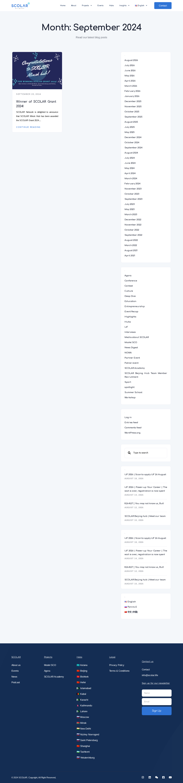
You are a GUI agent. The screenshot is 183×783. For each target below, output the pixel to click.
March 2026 (131, 86)
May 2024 (130, 168)
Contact (163, 5)
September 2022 (133, 235)
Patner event (132, 363)
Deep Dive (130, 296)
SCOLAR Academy (135, 368)
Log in (128, 417)
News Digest (131, 347)
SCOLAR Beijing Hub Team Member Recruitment (146, 375)
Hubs (111, 6)
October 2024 (132, 142)
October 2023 (132, 194)
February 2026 (132, 91)
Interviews (130, 332)
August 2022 (131, 240)
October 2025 (132, 112)
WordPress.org (132, 433)
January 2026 (132, 96)
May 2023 (130, 209)
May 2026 (130, 76)
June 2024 (130, 163)
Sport (128, 382)
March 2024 (131, 178)
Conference (131, 281)
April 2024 (130, 173)
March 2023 (131, 214)
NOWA (128, 353)
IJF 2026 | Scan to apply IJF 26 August (145, 474)
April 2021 (130, 255)
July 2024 (130, 158)
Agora (128, 275)
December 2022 (133, 219)
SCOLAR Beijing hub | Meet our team (145, 516)
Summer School (133, 392)
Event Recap (131, 311)
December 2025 (133, 101)
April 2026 (130, 81)
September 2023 (133, 199)
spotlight (130, 387)
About (73, 6)
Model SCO (131, 342)
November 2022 (133, 225)
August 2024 (131, 153)
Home (62, 6)
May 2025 (130, 132)
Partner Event (132, 358)
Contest (129, 286)
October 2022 (132, 230)
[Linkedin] (149, 777)
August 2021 (131, 250)
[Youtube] (170, 777)
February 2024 (132, 183)
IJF (126, 327)
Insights (123, 6)
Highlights (130, 317)
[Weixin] (156, 777)
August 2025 (131, 122)
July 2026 (130, 65)
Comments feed (133, 427)
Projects (85, 6)
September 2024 (133, 147)
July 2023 (130, 204)
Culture (129, 291)
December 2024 (133, 137)
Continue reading (28, 127)
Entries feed (131, 422)
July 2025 (130, 127)
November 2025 (133, 106)
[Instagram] (143, 777)
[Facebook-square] (163, 777)
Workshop (130, 397)
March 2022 (131, 245)
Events (100, 6)
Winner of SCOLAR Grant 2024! (36, 104)
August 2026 (131, 60)
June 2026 (130, 70)
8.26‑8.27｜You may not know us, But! (144, 503)
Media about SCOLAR (137, 337)
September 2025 (133, 117)
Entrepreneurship (135, 306)
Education (130, 301)
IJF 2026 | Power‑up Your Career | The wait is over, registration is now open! (146, 489)
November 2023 (133, 189)
